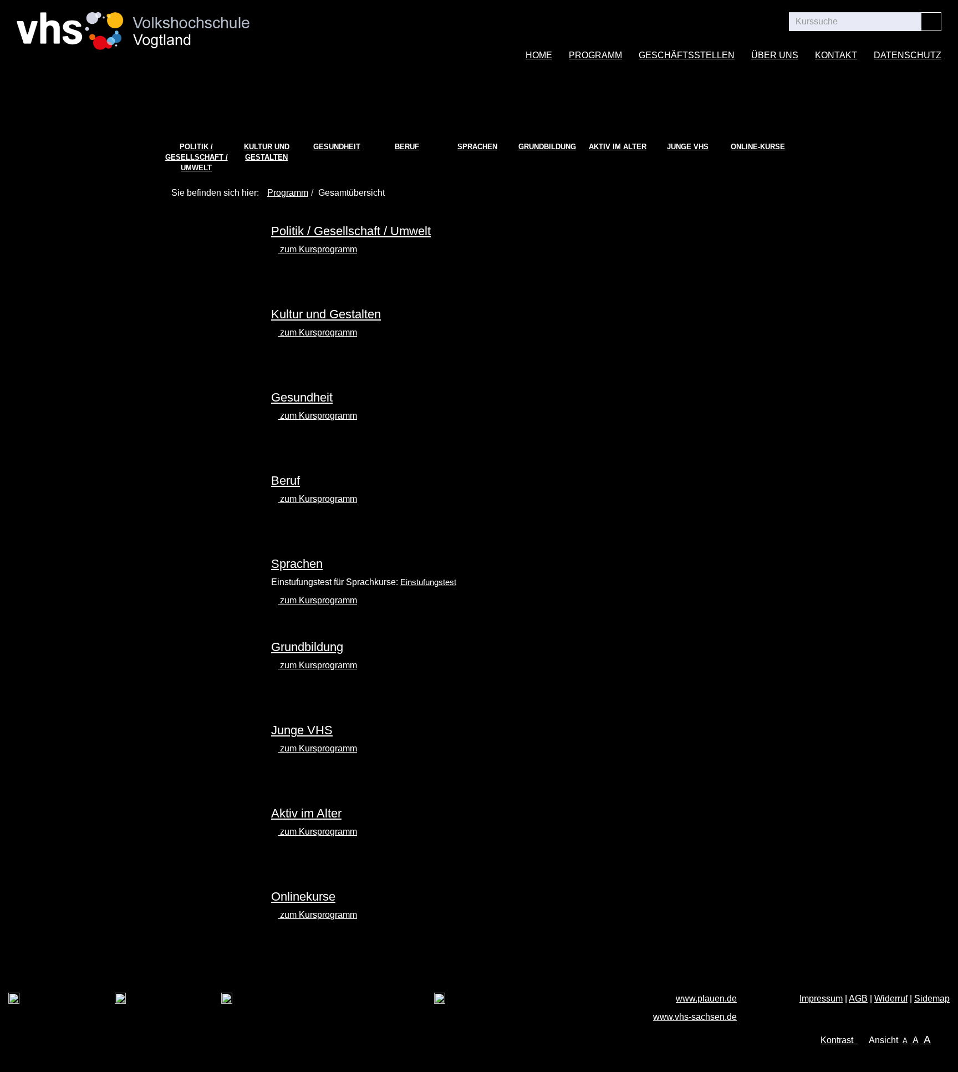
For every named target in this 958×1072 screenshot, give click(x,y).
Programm (595, 55)
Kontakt (836, 55)
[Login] (767, 21)
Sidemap (932, 998)
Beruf (407, 147)
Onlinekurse (303, 896)
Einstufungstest (428, 582)
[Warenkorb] (736, 21)
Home (539, 55)
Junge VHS (688, 147)
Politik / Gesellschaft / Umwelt (196, 157)
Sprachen (477, 147)
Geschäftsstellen (687, 55)
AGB (858, 998)
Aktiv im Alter (617, 147)
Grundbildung (547, 147)
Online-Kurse (758, 147)
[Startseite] (133, 24)
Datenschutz (907, 55)
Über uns (774, 55)
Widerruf (891, 998)
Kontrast (839, 1040)
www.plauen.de (706, 998)
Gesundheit (336, 147)
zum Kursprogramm (317, 249)
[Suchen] (931, 21)
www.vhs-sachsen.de (695, 1017)
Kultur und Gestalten (266, 152)
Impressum (821, 998)
